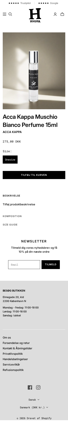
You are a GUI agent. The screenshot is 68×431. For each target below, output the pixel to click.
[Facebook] (30, 387)
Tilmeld (50, 264)
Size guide (10, 224)
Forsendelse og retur (16, 343)
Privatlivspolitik (13, 353)
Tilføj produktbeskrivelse (19, 204)
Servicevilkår (11, 364)
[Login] (55, 14)
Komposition (12, 216)
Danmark (32, 407)
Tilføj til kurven (34, 174)
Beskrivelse (11, 195)
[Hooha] (35, 14)
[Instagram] (38, 387)
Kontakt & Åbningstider (17, 348)
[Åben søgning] (10, 14)
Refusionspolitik (13, 370)
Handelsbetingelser (15, 359)
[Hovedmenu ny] (4, 14)
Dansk (32, 399)
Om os (7, 337)
